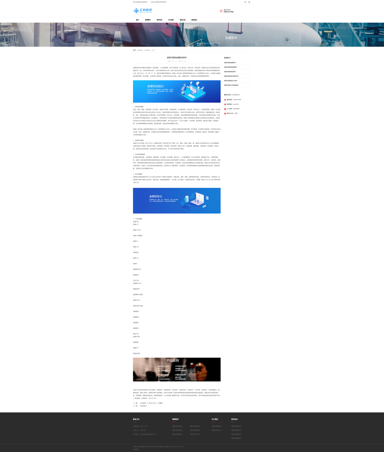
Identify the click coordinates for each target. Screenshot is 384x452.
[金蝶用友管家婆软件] (143, 12)
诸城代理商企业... (217, 430)
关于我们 (171, 20)
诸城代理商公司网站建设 (231, 85)
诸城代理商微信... (177, 434)
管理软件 (148, 20)
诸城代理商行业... (236, 430)
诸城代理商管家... (195, 426)
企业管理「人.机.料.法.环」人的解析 (151, 403)
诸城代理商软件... (195, 430)
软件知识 (159, 20)
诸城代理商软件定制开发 (231, 76)
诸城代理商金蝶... (177, 426)
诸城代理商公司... (195, 434)
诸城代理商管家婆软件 (230, 67)
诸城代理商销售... (217, 426)
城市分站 (183, 20)
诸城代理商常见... (236, 438)
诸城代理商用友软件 (230, 71)
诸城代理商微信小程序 (230, 80)
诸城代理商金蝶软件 (230, 62)
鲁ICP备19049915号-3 (177, 446)
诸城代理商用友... (177, 430)
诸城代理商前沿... (236, 434)
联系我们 (194, 20)
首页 (137, 20)
